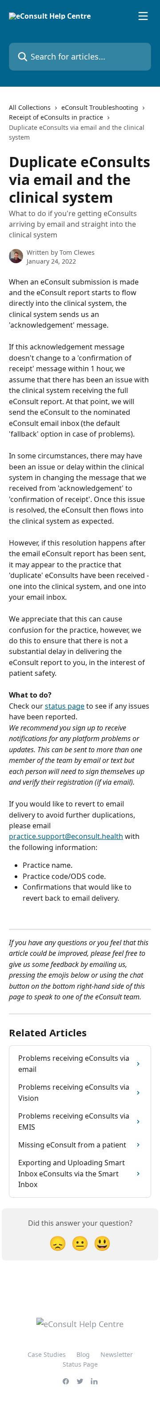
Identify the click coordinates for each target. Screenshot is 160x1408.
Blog (83, 1354)
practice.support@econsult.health (66, 836)
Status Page (80, 1364)
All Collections (30, 107)
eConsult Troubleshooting (99, 107)
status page (64, 706)
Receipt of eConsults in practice (56, 117)
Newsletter (116, 1354)
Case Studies (47, 1354)
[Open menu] (143, 16)
